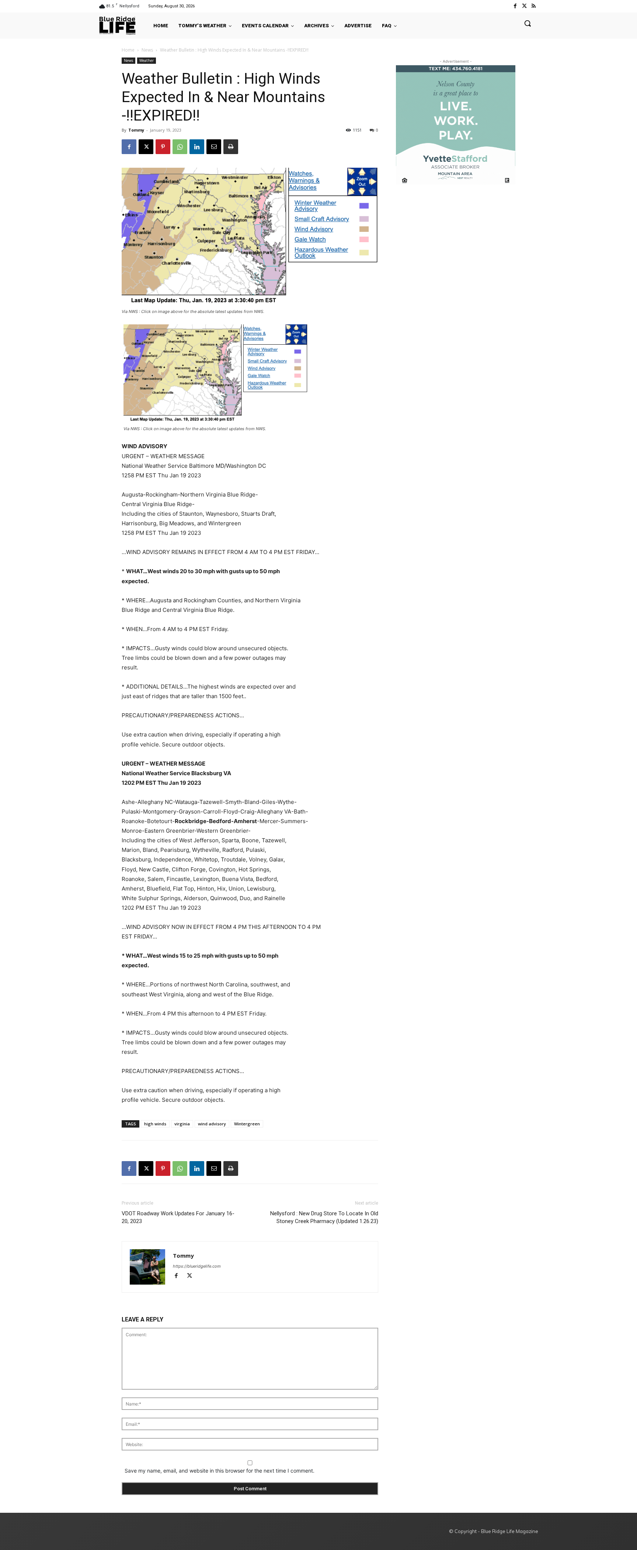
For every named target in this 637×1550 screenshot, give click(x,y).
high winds (155, 1123)
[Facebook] (514, 6)
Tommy (136, 130)
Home (128, 50)
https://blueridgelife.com (197, 1266)
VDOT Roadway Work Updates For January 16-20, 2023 (178, 1217)
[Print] (230, 146)
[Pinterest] (163, 146)
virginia (182, 1123)
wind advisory (212, 1123)
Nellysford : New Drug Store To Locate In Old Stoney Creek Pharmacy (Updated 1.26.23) (324, 1217)
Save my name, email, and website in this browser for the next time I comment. (219, 1470)
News (147, 50)
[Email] (213, 146)
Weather (146, 60)
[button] (527, 23)
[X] (146, 146)
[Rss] (533, 6)
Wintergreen (247, 1123)
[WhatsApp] (180, 146)
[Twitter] (524, 6)
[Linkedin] (196, 146)
